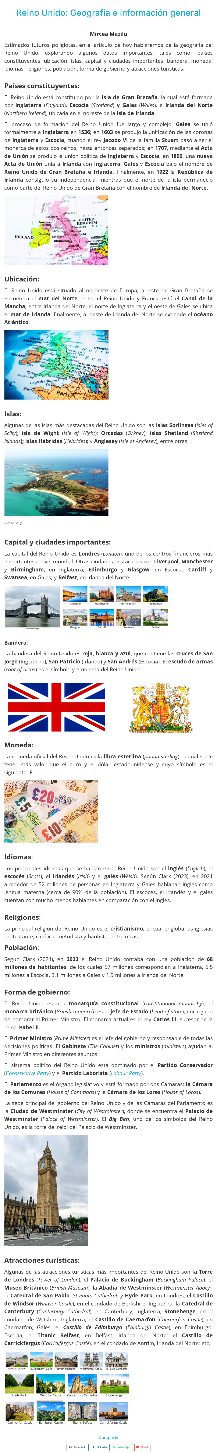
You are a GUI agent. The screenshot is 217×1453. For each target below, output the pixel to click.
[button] (78, 1447)
